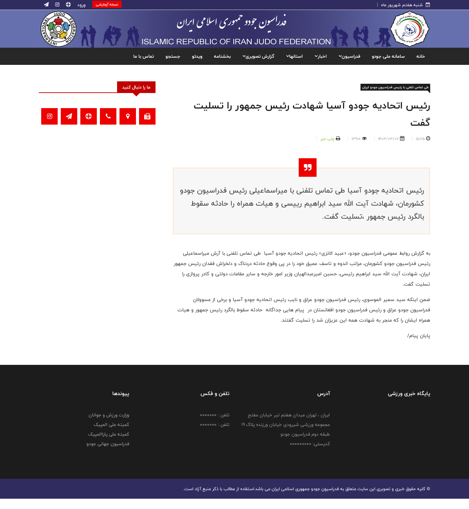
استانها (296, 56)
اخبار (322, 56)
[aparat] (68, 5)
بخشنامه (222, 56)
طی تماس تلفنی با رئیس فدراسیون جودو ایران (395, 87)
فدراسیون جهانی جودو (108, 444)
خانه (420, 56)
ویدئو (197, 56)
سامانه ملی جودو (388, 56)
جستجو (172, 56)
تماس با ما (143, 56)
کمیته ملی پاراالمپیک (108, 434)
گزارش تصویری (259, 56)
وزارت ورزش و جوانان (109, 415)
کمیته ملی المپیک (111, 424)
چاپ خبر (327, 138)
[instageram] (56, 5)
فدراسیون (351, 56)
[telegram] (46, 5)
